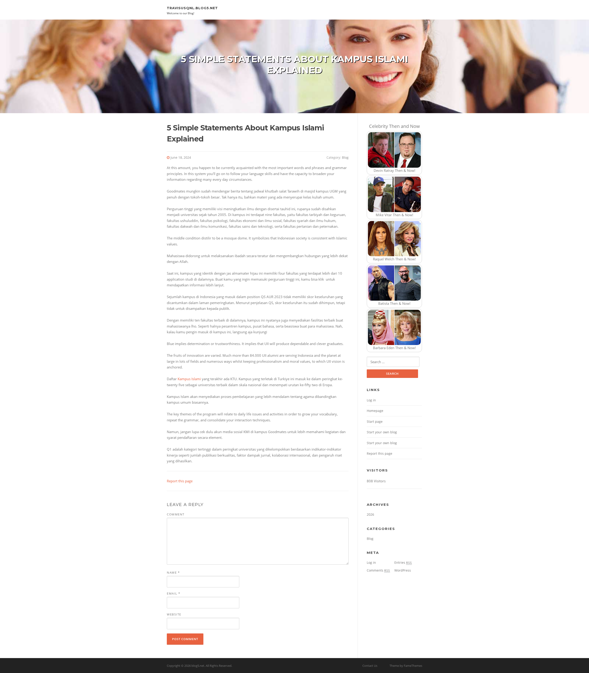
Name (173, 572)
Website (174, 614)
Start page (375, 421)
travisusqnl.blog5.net (192, 8)
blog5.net (197, 666)
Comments (378, 570)
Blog (345, 157)
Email (173, 593)
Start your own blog (382, 432)
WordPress (402, 570)
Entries (403, 562)
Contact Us (369, 666)
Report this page (180, 481)
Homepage (375, 410)
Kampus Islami (189, 379)
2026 (370, 514)
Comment (176, 514)
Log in (371, 400)
